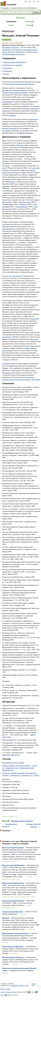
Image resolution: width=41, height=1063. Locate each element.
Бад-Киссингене (25, 202)
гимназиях (12, 115)
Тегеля (12, 182)
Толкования (11, 21)
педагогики (6, 111)
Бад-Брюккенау (21, 207)
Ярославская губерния (10, 47)
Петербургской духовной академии (14, 92)
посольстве (35, 168)
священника (13, 84)
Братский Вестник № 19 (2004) (13, 763)
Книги (11, 25)
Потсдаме (5, 166)
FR (38, 1)
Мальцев (5, 918)
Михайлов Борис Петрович (13, 957)
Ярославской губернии (26, 84)
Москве (6, 363)
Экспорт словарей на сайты (8, 992)
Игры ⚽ (29, 25)
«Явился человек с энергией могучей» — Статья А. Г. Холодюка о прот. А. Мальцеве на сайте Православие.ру (19, 768)
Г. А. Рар (5, 718)
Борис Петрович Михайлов (13, 946)
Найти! (36, 12)
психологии (34, 108)
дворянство (35, 319)
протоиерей (16, 50)
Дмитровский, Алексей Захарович (15, 933)
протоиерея (6, 131)
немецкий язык (7, 229)
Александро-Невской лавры (20, 379)
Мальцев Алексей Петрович (13, 847)
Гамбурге (23, 204)
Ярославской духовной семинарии (14, 90)
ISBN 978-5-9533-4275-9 (11, 755)
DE (30, 1)
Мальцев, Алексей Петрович (13, 865)
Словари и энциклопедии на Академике (19, 8)
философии (25, 108)
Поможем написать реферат (22, 821)
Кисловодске (6, 373)
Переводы (30, 21)
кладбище (5, 186)
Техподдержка (14, 985)
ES (34, 1)
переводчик (19, 52)
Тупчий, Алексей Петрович (12, 912)
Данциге (22, 209)
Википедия (20, 18)
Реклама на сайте (24, 985)
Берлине (29, 133)
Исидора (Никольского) (10, 128)
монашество (34, 339)
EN (26, 1)
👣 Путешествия (5, 989)
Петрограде (35, 379)
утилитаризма (7, 102)
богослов (11, 52)
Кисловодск (6, 50)
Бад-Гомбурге (7, 202)
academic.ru (8, 3)
